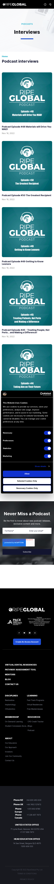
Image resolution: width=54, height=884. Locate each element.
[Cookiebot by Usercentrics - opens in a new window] (40, 394)
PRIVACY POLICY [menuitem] (27, 879)
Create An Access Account (27, 642)
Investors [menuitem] (9, 752)
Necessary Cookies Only (27, 488)
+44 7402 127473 (33, 804)
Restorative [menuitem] (9, 700)
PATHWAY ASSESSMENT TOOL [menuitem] (20, 669)
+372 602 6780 (33, 809)
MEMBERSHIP (12, 717)
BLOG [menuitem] (8, 679)
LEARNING (32, 695)
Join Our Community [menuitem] (13, 756)
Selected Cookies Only (27, 481)
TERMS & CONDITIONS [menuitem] (27, 873)
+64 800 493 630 (33, 800)
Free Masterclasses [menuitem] (35, 709)
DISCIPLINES (11, 695)
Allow (27, 474)
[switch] (47, 441)
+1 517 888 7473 (27, 832)
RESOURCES (34, 717)
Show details (40, 466)
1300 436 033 (27, 846)
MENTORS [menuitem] (10, 674)
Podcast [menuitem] (31, 730)
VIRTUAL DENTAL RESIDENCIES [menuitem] (21, 665)
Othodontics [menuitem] (10, 709)
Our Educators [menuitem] (11, 743)
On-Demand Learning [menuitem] (14, 721)
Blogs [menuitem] (30, 726)
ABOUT (8, 738)
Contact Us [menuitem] (9, 760)
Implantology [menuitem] (10, 705)
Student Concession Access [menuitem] (16, 726)
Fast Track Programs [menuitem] (35, 700)
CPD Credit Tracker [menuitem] (36, 721)
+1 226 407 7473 (34, 815)
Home (5, 56)
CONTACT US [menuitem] (11, 684)
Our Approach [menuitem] (11, 747)
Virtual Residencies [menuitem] (34, 705)
